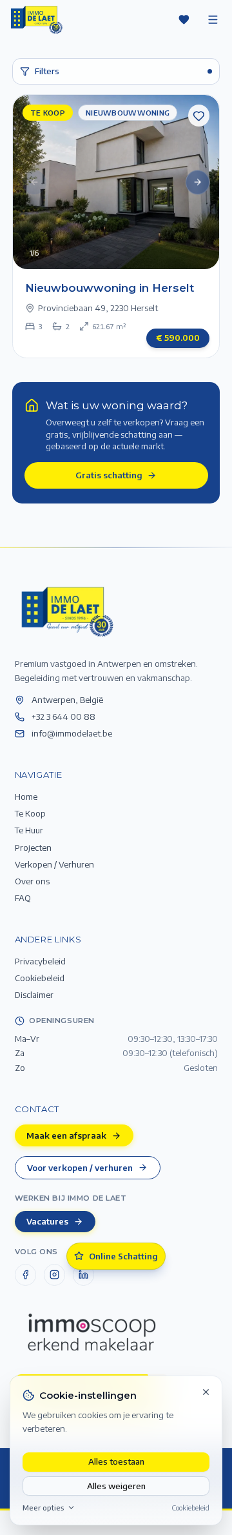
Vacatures (47, 1220)
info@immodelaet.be (72, 732)
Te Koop (30, 813)
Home (26, 796)
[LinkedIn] (84, 1275)
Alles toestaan (116, 1461)
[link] (116, 226)
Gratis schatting (108, 474)
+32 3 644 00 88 (63, 716)
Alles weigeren (116, 1485)
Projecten (33, 847)
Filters (47, 70)
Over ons (32, 880)
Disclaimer (34, 994)
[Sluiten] (206, 1391)
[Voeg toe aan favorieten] (199, 116)
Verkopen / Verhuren (54, 864)
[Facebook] (26, 1275)
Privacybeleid (40, 960)
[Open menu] (212, 19)
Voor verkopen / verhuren (80, 1167)
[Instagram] (55, 1275)
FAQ (23, 897)
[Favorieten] (183, 19)
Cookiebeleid (190, 1507)
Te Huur (29, 829)
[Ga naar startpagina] (66, 611)
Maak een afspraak (66, 1135)
